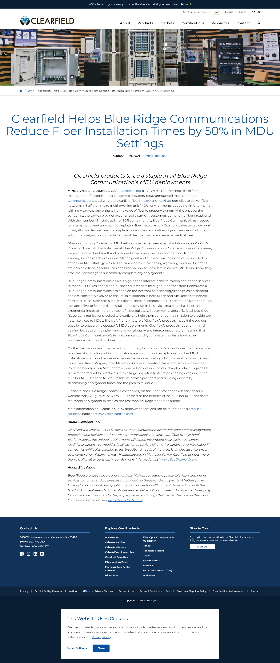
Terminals (148, 565)
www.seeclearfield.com (115, 414)
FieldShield (139, 200)
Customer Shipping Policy (191, 591)
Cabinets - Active (115, 542)
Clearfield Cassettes (116, 557)
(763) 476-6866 (37, 541)
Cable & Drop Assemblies (119, 552)
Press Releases (156, 156)
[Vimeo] (41, 554)
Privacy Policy (101, 637)
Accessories (112, 537)
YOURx (163, 200)
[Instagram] (28, 554)
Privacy (24, 591)
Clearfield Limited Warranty (228, 591)
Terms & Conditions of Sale (155, 591)
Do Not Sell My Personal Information (56, 591)
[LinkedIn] (35, 554)
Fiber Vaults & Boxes (116, 562)
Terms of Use (126, 591)
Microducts (111, 575)
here (162, 401)
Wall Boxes (149, 575)
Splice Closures (151, 560)
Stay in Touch (201, 528)
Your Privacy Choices (101, 591)
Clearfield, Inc (131, 191)
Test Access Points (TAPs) (157, 570)
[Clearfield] (21, 90)
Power (146, 555)
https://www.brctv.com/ (125, 500)
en (258, 11)
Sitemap (255, 591)
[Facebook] (21, 554)
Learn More (138, 4)
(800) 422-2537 (40, 546)
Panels (146, 545)
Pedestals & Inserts (153, 550)
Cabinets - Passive (115, 547)
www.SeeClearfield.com (179, 459)
